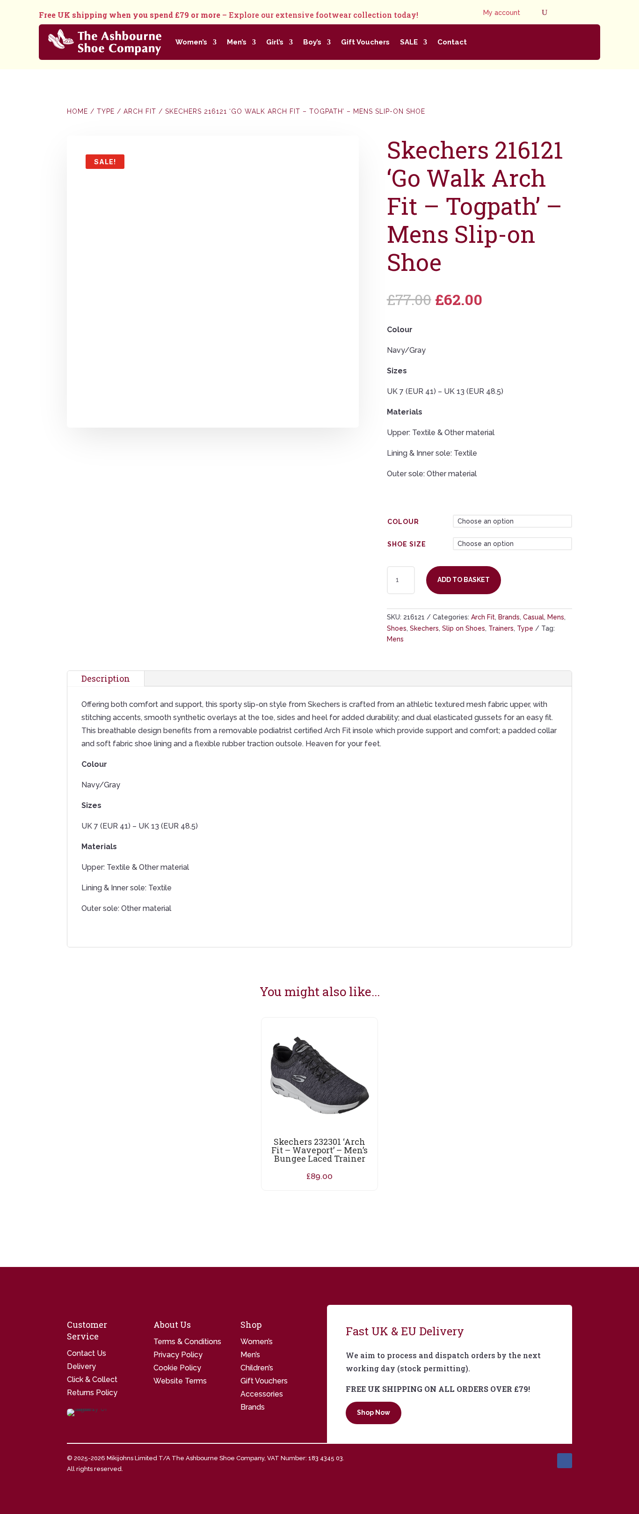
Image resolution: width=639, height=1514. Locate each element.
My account (501, 12)
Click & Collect (92, 1379)
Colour (403, 521)
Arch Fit (139, 111)
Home (77, 111)
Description (105, 678)
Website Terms (180, 1380)
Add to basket (463, 579)
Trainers (501, 628)
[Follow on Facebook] (564, 1460)
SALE (409, 42)
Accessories (261, 1394)
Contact (452, 42)
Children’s (256, 1367)
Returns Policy (92, 1392)
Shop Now (373, 1412)
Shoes (397, 628)
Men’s (237, 42)
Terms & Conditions (187, 1341)
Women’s (191, 42)
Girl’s (274, 42)
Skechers (424, 628)
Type (106, 111)
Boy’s (312, 42)
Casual (533, 617)
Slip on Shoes (463, 628)
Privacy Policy (178, 1354)
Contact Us (86, 1353)
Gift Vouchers (365, 42)
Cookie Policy (177, 1367)
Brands (509, 617)
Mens (555, 617)
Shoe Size (406, 544)
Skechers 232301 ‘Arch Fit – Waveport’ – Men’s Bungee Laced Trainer (319, 1150)
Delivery (81, 1366)
